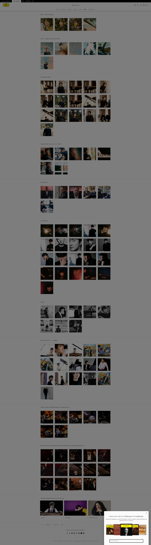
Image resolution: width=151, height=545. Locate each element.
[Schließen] (146, 513)
